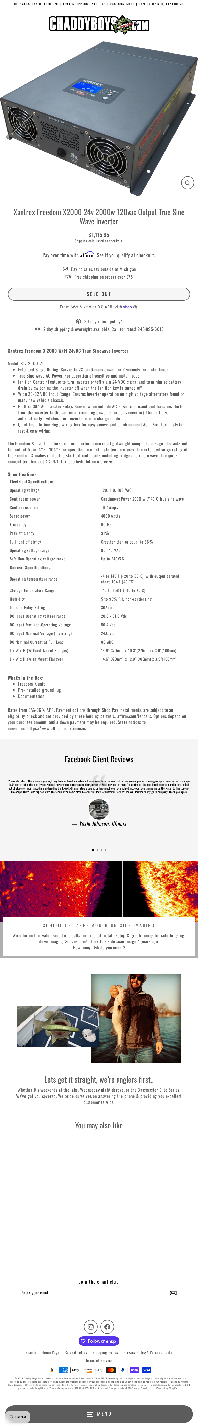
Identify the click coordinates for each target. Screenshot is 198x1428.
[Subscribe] (172, 1293)
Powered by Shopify (166, 1388)
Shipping (81, 240)
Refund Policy (76, 1352)
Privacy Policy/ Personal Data (147, 1352)
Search (31, 1352)
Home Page (51, 1352)
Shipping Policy (106, 1352)
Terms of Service (99, 1360)
